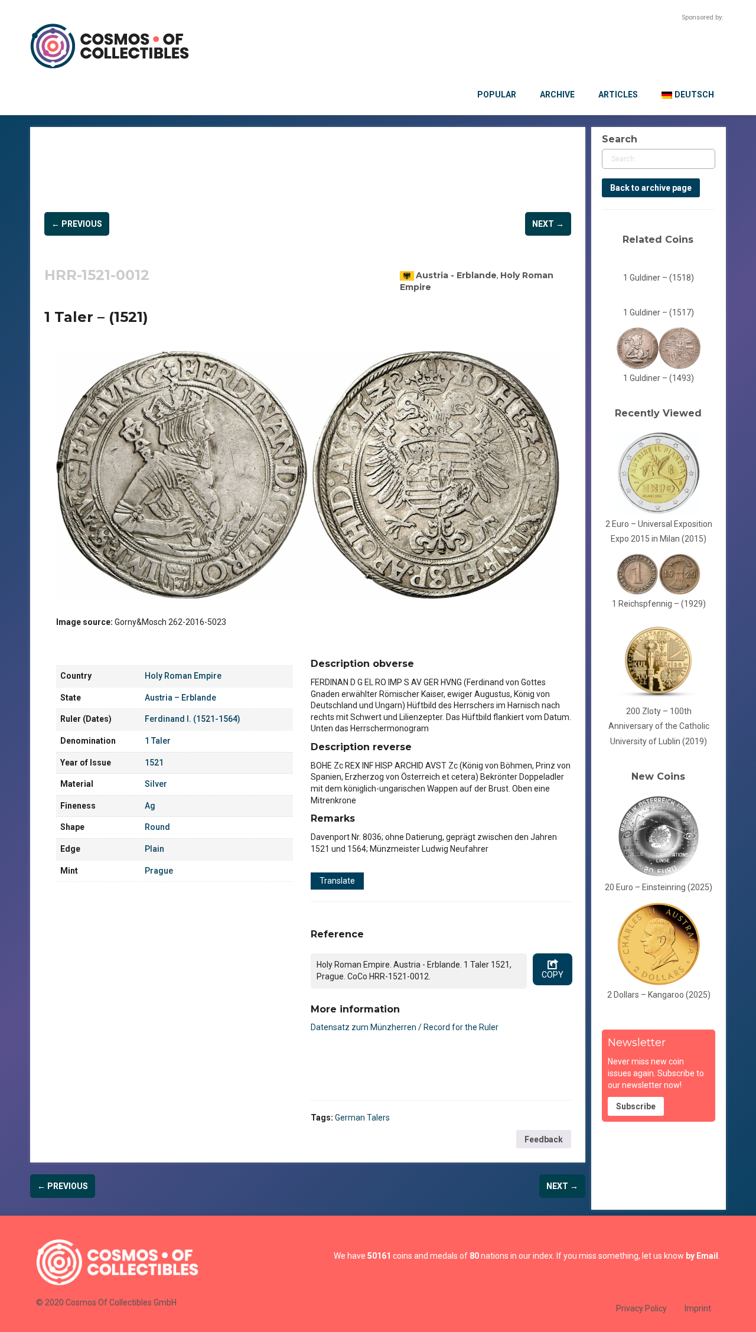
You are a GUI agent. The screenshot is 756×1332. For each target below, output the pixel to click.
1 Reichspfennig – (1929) (659, 603)
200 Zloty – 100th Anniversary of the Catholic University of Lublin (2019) (658, 726)
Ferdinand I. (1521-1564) (192, 719)
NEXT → (548, 224)
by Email (702, 1256)
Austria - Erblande (456, 275)
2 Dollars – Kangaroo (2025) (659, 994)
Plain (154, 849)
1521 (154, 762)
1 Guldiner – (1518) (658, 277)
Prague (159, 870)
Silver (156, 784)
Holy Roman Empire (183, 675)
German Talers (362, 1117)
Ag (150, 805)
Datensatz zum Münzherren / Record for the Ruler (404, 1027)
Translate (337, 880)
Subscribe (636, 1106)
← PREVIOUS (76, 224)
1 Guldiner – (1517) (658, 312)
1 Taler (158, 740)
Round (157, 827)
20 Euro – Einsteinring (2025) (658, 887)
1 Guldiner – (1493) (658, 378)
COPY (552, 974)
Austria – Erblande (180, 697)
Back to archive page (651, 188)
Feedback (543, 1139)
